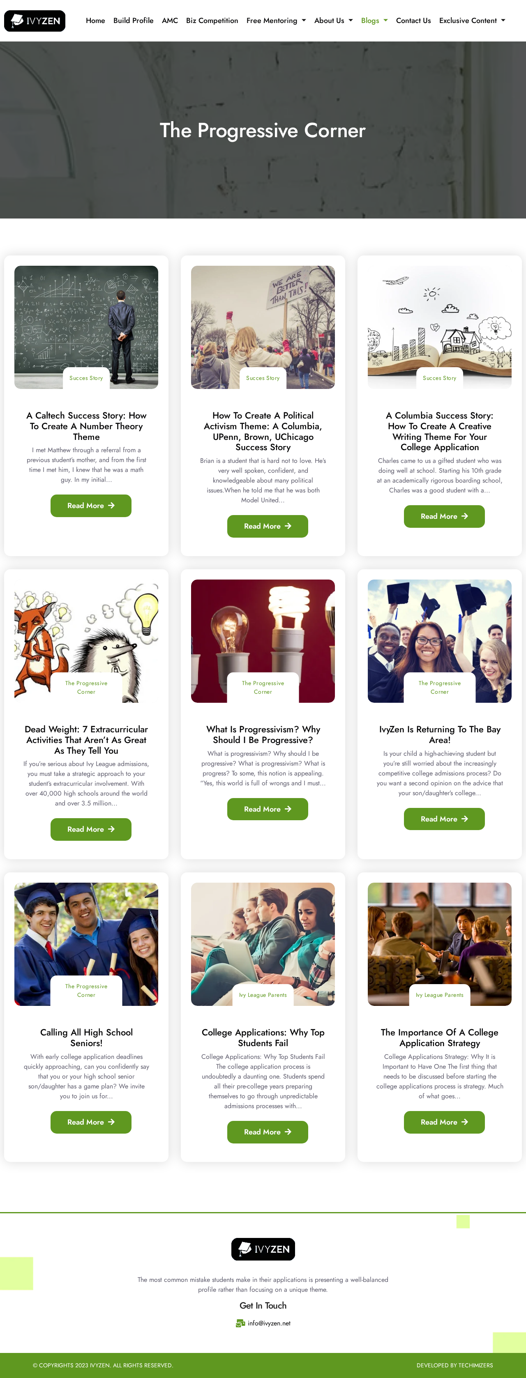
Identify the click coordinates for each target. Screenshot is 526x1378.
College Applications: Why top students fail (263, 1037)
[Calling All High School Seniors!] (86, 944)
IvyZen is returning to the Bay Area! (440, 734)
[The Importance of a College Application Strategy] (440, 944)
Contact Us (413, 20)
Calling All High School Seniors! (86, 1037)
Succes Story (86, 378)
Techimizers (476, 1365)
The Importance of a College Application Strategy (439, 1037)
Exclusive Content (468, 20)
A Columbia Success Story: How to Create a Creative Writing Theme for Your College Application (440, 431)
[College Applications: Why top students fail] (263, 944)
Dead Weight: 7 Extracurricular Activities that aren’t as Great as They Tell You (86, 739)
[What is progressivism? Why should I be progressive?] (263, 641)
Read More (85, 505)
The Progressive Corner (86, 687)
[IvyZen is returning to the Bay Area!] (440, 641)
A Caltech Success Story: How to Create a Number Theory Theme (86, 426)
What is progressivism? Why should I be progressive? (263, 734)
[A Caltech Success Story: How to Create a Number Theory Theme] (86, 327)
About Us (329, 20)
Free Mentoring (272, 20)
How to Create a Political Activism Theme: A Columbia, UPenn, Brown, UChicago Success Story (263, 431)
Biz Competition (212, 20)
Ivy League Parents (263, 995)
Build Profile (133, 20)
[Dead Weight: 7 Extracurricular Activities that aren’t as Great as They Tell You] (86, 641)
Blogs (370, 20)
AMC (170, 20)
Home (95, 20)
